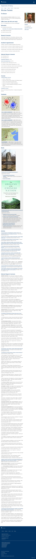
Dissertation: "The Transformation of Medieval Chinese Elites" (12, 28)
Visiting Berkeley (4, 545)
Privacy (2, 554)
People (5, 8)
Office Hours (27, 29)
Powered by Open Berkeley (5, 551)
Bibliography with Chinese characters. (9, 224)
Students (6, 531)
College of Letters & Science (6, 542)
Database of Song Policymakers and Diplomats (11, 216)
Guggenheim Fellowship (5, 59)
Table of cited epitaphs (6, 178)
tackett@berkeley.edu (28, 27)
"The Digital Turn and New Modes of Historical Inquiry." (10, 239)
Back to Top (33, 557)
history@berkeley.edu (5, 537)
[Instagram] (7, 529)
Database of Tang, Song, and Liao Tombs (10, 214)
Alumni (9, 531)
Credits (3, 531)
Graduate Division (4, 544)
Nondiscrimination (4, 553)
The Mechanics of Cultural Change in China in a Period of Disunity (11, 352)
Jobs (12, 531)
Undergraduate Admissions (6, 543)
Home (2, 8)
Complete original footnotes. (7, 225)
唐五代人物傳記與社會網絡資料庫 (7, 112)
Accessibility (3, 552)
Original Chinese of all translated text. (9, 223)
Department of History (7, 6)
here (18, 23)
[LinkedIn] (5, 529)
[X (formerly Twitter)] (3, 529)
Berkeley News (4, 546)
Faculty (8, 8)
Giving (15, 531)
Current (12, 8)
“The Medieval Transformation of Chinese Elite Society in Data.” (11, 313)
